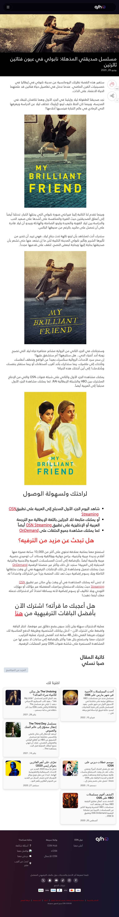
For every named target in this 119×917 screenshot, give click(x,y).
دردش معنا (22, 856)
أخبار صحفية (37, 900)
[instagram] (69, 880)
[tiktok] (62, 880)
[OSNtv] (102, 839)
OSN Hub (52, 845)
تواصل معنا (23, 850)
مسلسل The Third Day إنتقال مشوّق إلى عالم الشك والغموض (40, 727)
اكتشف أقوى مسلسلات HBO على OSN (100, 796)
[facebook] (75, 880)
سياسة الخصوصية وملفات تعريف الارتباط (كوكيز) (67, 900)
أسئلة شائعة (22, 845)
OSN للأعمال (50, 856)
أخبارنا (46, 900)
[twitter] (43, 880)
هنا (19, 613)
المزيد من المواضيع (16, 669)
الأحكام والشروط (92, 900)
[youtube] (56, 880)
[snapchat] (49, 880)
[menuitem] (100, 7)
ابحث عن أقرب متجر (21, 863)
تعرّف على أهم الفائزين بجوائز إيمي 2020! (43, 763)
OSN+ (54, 850)
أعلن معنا (78, 845)
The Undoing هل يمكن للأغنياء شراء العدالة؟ (42, 693)
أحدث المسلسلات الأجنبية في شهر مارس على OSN (99, 693)
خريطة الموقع (25, 900)
